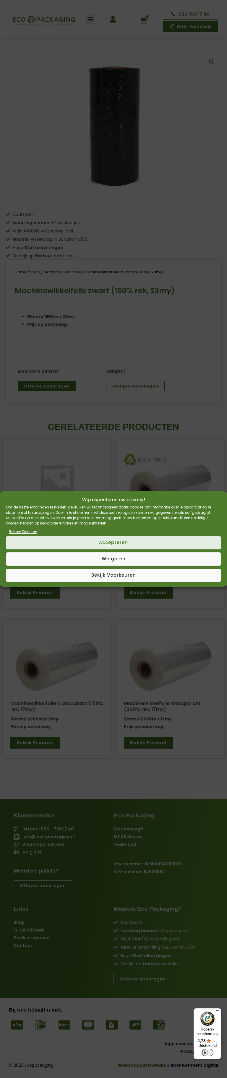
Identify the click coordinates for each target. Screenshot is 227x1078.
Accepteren (113, 542)
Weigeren (114, 559)
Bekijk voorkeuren (113, 575)
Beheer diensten (23, 531)
